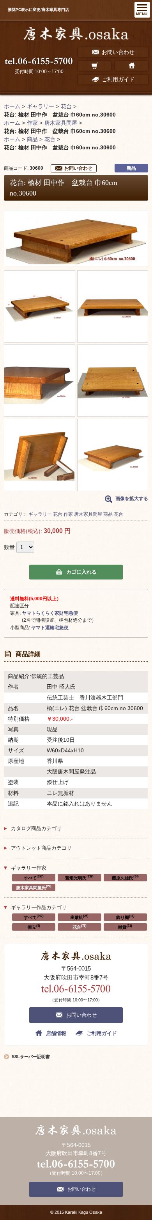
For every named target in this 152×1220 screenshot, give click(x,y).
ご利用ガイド (102, 1033)
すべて (34, 877)
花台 (57, 514)
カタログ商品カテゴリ (36, 828)
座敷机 (79, 917)
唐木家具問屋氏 (33, 887)
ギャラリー (40, 514)
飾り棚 (125, 917)
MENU (141, 14)
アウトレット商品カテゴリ (41, 848)
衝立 (34, 926)
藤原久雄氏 (125, 877)
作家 (68, 514)
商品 (108, 514)
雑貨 (125, 926)
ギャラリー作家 (28, 868)
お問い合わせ (78, 168)
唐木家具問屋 (88, 514)
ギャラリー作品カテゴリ (39, 907)
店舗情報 (56, 1033)
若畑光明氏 (79, 877)
